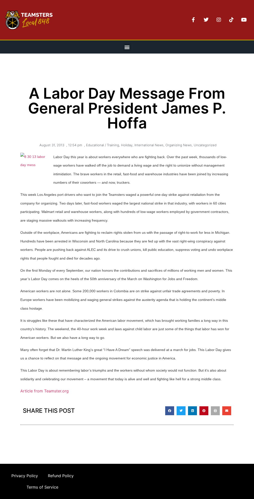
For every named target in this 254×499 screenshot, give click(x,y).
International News (148, 145)
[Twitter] (206, 20)
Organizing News (178, 145)
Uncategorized (205, 145)
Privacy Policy (24, 475)
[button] (127, 47)
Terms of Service (42, 487)
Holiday (126, 145)
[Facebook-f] (193, 20)
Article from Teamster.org (45, 390)
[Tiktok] (231, 20)
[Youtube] (244, 20)
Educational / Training (102, 145)
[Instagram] (219, 20)
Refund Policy (61, 475)
